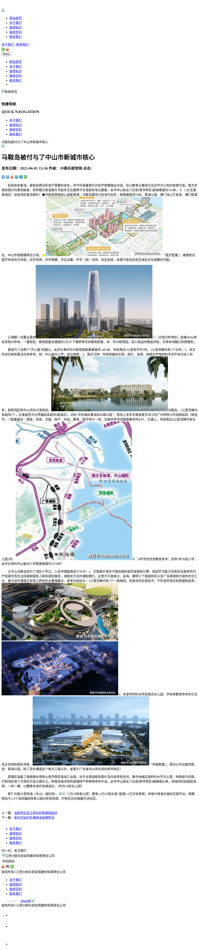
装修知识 (15, 27)
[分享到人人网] (21, 176)
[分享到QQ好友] (7, 866)
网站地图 (26, 901)
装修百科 (15, 32)
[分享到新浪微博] (7, 49)
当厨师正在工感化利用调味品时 (36, 813)
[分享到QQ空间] (7, 176)
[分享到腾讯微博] (16, 176)
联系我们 (15, 36)
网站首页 (15, 18)
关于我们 (15, 22)
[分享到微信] (3, 49)
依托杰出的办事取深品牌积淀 (34, 817)
